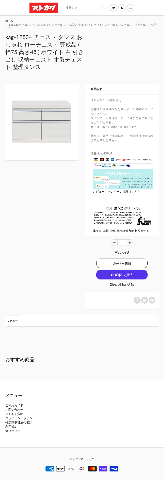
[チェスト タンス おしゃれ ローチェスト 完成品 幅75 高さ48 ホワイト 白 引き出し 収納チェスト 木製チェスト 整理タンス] (42, 121)
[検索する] (103, 7)
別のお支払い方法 (122, 284)
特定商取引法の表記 (18, 422)
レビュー (12, 320)
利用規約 (11, 426)
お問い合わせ (14, 409)
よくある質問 (14, 414)
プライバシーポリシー (20, 418)
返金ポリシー (14, 431)
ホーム (9, 20)
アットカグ (87, 459)
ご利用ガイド (14, 405)
